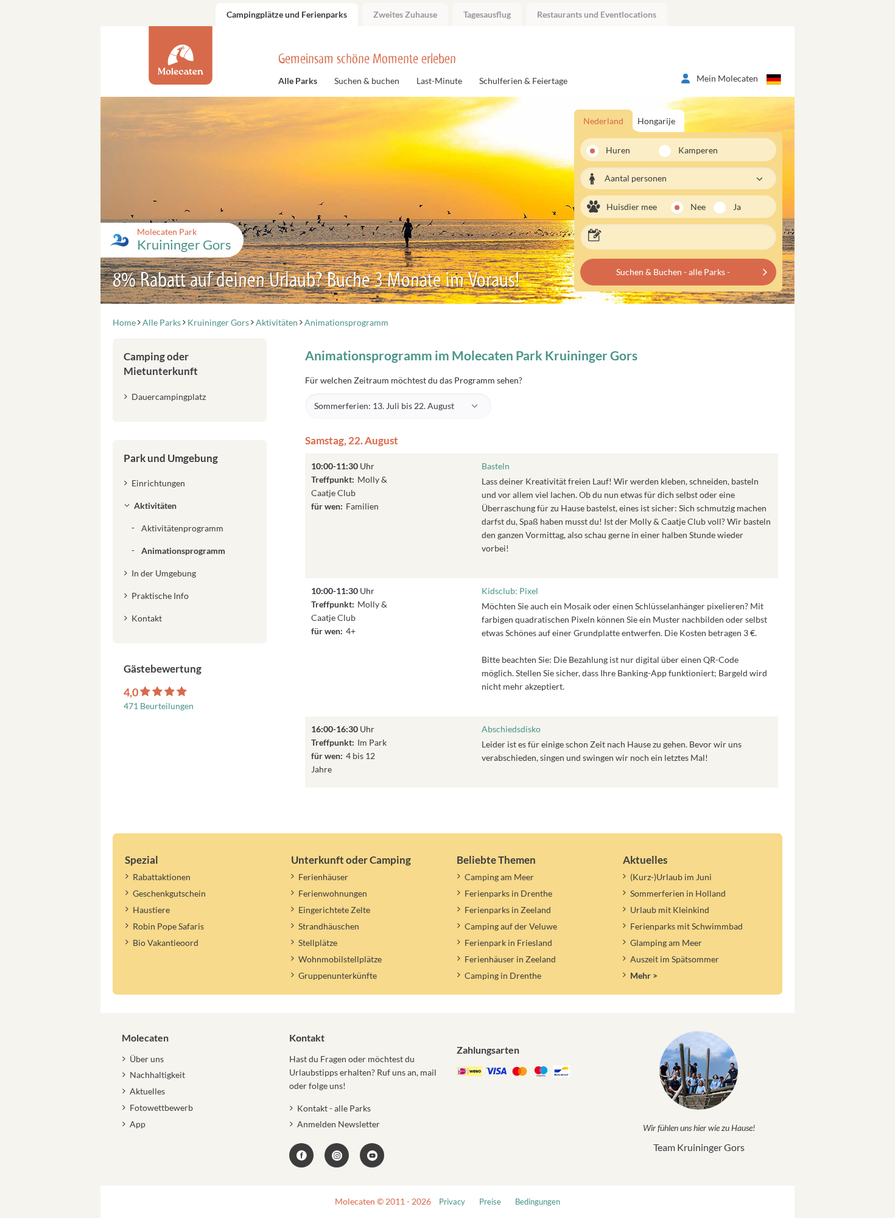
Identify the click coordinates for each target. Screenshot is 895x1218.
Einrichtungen (158, 483)
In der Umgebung (164, 573)
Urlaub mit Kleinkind (669, 910)
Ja (737, 206)
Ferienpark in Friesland (508, 942)
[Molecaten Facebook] (301, 1155)
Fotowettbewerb (161, 1107)
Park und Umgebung (171, 458)
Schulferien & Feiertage (523, 80)
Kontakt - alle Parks (334, 1108)
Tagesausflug (487, 14)
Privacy (452, 1201)
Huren (618, 150)
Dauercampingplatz (169, 396)
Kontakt (147, 618)
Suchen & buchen (366, 80)
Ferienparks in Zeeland (508, 910)
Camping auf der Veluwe (511, 926)
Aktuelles (147, 1091)
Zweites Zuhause (405, 14)
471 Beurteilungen (159, 706)
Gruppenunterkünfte (337, 975)
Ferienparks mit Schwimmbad (686, 926)
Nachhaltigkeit (157, 1074)
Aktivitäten (155, 505)
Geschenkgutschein (169, 893)
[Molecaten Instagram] (337, 1155)
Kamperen (690, 150)
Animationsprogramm (183, 550)
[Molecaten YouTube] (372, 1155)
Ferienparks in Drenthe (508, 893)
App (138, 1124)
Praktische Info (160, 595)
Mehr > (644, 975)
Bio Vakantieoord (165, 942)
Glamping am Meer (666, 942)
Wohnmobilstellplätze (340, 959)
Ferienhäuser (323, 877)
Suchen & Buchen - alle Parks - (673, 272)
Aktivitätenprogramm (182, 528)
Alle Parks (297, 80)
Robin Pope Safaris (168, 926)
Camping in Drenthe (503, 975)
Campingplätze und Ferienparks (286, 14)
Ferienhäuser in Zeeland (510, 959)
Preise (490, 1201)
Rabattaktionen (162, 877)
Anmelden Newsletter (338, 1124)
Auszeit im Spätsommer (674, 959)
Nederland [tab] (603, 121)
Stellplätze (317, 942)
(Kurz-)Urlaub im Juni (671, 877)
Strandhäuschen (328, 926)
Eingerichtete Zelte (334, 910)
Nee (698, 206)
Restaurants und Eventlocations (596, 14)
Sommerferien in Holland (678, 893)
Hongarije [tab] (656, 121)
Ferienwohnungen (332, 893)
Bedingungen (537, 1201)
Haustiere (151, 910)
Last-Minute (439, 80)
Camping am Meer (499, 877)
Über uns (147, 1059)
